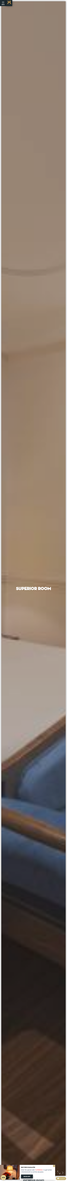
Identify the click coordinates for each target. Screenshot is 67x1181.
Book (3, 1177)
